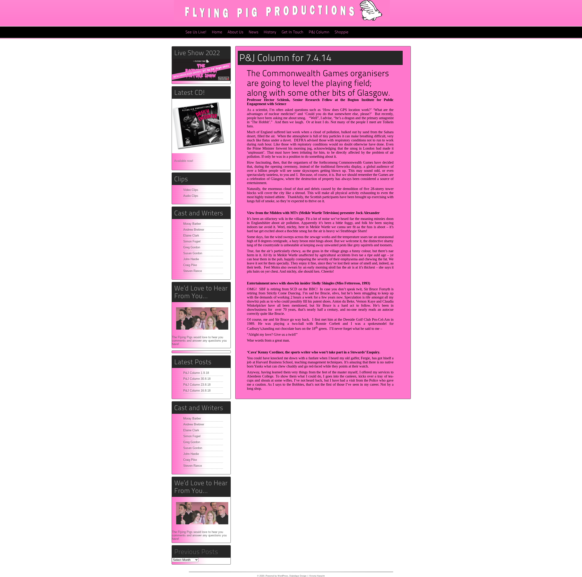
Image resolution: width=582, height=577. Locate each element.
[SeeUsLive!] (196, 32)
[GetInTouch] (292, 32)
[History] (270, 32)
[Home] (217, 32)
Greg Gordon (191, 247)
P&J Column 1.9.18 (196, 373)
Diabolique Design (297, 576)
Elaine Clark (191, 235)
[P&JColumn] (319, 32)
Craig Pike (190, 265)
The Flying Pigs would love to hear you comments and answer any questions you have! (199, 340)
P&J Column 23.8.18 (197, 384)
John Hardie (191, 259)
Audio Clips (190, 195)
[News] (253, 32)
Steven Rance (192, 271)
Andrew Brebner (193, 229)
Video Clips (190, 190)
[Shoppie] (341, 32)
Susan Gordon (192, 253)
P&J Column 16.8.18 (197, 390)
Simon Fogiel (192, 241)
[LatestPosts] (201, 362)
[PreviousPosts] (196, 551)
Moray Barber (192, 223)
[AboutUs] (235, 32)
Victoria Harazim (317, 576)
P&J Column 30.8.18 (197, 378)
